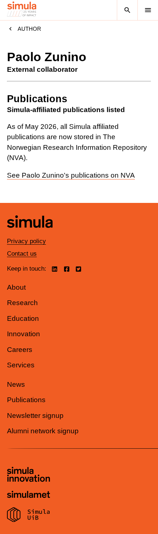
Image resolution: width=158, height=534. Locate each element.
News (16, 384)
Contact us (22, 253)
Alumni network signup (43, 431)
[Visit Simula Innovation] (28, 475)
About (16, 287)
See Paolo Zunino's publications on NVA (71, 175)
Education (23, 318)
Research (22, 303)
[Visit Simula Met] (28, 495)
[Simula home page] (30, 233)
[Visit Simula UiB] (28, 515)
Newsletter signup (35, 415)
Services (21, 365)
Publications (26, 400)
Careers (19, 349)
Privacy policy (26, 241)
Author (29, 29)
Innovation (23, 334)
